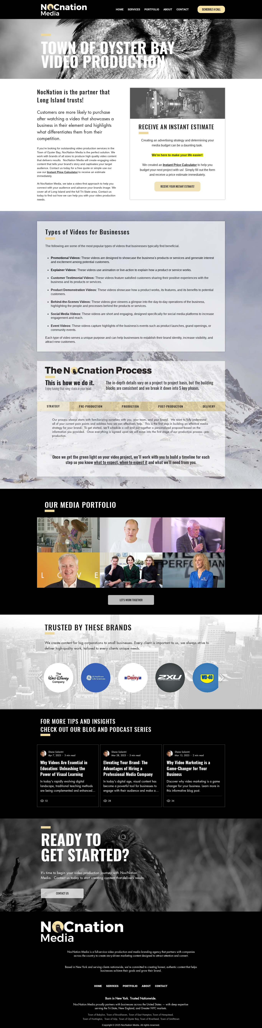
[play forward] (221, 677)
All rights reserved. (150, 1025)
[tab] (53, 406)
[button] (58, 677)
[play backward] (40, 677)
